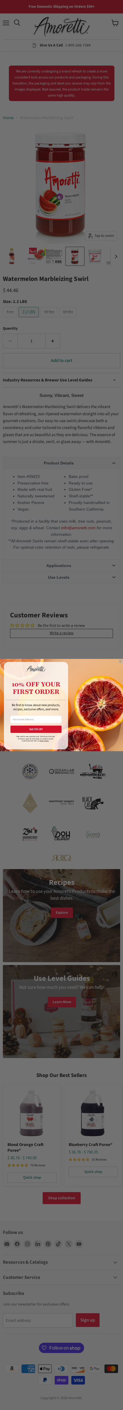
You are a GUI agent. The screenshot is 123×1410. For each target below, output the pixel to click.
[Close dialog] (120, 661)
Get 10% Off (36, 729)
